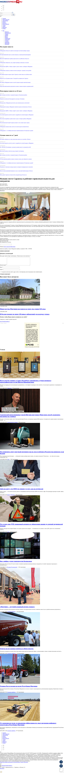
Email (1, 269)
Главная (4, 18)
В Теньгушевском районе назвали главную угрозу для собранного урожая (16, 159)
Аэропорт (7, 41)
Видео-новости (5, 24)
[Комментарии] (61, 766)
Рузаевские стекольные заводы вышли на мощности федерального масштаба (16, 166)
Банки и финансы (11, 494)
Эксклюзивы (5, 20)
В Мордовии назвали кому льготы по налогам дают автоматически (14, 126)
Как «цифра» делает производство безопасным (16, 561)
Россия (3, 21)
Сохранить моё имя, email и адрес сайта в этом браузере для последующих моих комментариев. (22, 271)
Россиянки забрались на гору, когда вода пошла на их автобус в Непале (15, 139)
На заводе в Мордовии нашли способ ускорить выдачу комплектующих (15, 82)
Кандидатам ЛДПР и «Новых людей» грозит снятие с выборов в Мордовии (16, 66)
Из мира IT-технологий (12, 567)
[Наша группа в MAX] (61, 770)
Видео (6, 36)
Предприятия (8, 32)
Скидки (6, 40)
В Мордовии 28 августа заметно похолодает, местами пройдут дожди (15, 50)
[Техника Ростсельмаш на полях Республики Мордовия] (20, 683)
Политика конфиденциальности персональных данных (12, 762)
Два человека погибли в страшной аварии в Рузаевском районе (13, 95)
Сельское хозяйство (11, 611)
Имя (1, 267)
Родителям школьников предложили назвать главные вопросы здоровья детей (16, 86)
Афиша (6, 35)
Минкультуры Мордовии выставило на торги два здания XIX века (23, 309)
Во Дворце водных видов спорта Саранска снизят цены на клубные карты (16, 74)
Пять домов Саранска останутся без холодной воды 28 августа (13, 174)
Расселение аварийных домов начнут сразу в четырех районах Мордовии (15, 118)
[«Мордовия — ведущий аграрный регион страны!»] (20, 604)
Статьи (4, 25)
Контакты (4, 27)
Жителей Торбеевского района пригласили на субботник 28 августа (14, 58)
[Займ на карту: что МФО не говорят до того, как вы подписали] (20, 486)
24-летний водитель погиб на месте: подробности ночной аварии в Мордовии (16, 114)
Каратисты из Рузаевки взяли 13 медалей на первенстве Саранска (14, 78)
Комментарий (3, 265)
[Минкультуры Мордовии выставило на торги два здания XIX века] (20, 305)
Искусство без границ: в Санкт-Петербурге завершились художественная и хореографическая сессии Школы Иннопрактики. (25, 381)
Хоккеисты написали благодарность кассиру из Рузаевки (12, 98)
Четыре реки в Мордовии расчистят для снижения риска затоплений (14, 102)
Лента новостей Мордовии (9, 246)
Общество (9, 388)
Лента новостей (5, 19)
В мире (4, 28)
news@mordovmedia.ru (5, 321)
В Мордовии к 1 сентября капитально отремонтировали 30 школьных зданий (16, 130)
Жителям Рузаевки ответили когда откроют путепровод (12, 151)
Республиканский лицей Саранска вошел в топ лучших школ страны (15, 122)
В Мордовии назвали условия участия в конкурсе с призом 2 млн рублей (15, 70)
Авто (8, 459)
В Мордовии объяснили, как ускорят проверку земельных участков (14, 62)
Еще (3, 30)
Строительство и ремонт (12, 422)
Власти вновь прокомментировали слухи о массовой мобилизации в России (16, 170)
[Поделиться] (61, 762)
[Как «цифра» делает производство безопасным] (20, 558)
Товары (6, 34)
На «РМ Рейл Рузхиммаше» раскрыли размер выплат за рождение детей (15, 147)
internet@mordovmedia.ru (7, 765)
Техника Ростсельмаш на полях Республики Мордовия (18, 686)
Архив (3, 26)
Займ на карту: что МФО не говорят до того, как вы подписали (21, 489)
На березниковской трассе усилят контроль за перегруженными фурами (15, 54)
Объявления (7, 38)
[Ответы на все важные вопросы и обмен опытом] (20, 646)
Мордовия (7, 43)
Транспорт (7, 39)
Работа (6, 37)
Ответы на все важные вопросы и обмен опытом (17, 648)
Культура (4, 22)
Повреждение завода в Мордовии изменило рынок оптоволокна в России (16, 106)
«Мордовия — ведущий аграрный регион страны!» (17, 607)
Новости (7, 31)
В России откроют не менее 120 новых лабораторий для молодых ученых (24, 314)
